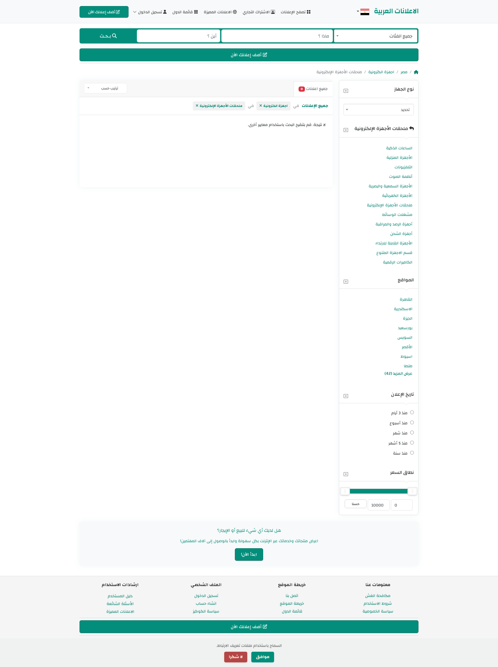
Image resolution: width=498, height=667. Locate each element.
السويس (404, 337)
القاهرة (406, 299)
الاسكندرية (403, 309)
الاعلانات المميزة (218, 12)
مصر (404, 72)
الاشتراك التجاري (257, 12)
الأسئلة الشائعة (120, 604)
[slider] (345, 491)
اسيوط (406, 356)
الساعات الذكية (399, 148)
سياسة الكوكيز (206, 611)
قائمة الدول (183, 12)
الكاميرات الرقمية (397, 262)
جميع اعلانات (314, 89)
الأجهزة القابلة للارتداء (394, 243)
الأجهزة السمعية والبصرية (390, 186)
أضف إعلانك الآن (102, 12)
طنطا (408, 366)
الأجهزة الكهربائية (397, 195)
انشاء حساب (206, 603)
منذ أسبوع (399, 423)
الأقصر (407, 347)
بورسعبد (405, 328)
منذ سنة (400, 454)
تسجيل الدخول (206, 596)
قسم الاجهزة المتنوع (394, 253)
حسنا (355, 504)
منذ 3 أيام (399, 413)
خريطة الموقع (292, 603)
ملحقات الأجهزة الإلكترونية (381, 128)
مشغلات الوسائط (397, 214)
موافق (262, 657)
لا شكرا (236, 657)
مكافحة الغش (378, 596)
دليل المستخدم (120, 596)
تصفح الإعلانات (294, 12)
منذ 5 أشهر (398, 443)
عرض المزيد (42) (398, 373)
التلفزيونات (403, 167)
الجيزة (407, 318)
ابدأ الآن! (249, 554)
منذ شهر (400, 433)
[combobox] (375, 35)
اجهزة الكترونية (381, 72)
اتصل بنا (292, 596)
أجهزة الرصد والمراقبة (394, 224)
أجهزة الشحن (401, 234)
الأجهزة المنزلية (399, 157)
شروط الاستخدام (378, 603)
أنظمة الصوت (400, 176)
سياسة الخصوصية (378, 611)
